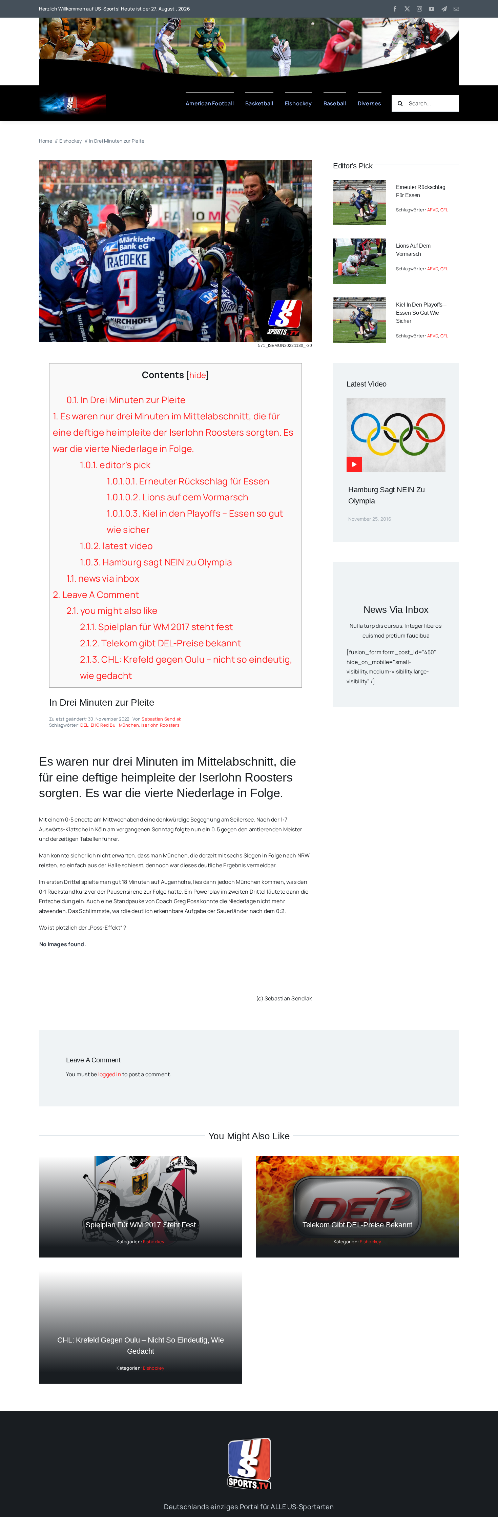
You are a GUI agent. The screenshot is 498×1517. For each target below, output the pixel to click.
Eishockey (153, 1242)
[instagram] (419, 9)
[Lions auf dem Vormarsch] (359, 243)
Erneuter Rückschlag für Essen (188, 481)
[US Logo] (249, 1441)
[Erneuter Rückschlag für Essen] (359, 184)
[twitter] (407, 9)
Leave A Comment (96, 594)
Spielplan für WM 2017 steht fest (156, 627)
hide (197, 374)
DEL (84, 725)
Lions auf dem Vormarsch (177, 497)
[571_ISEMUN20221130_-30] (175, 163)
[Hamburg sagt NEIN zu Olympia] (396, 403)
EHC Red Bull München (115, 725)
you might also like (112, 610)
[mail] (456, 9)
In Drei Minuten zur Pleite (126, 400)
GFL (444, 210)
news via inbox (103, 578)
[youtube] (431, 9)
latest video (116, 546)
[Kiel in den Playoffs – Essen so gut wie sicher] (359, 302)
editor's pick (115, 465)
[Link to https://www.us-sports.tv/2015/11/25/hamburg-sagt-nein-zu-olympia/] (354, 464)
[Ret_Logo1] (72, 95)
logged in (109, 1074)
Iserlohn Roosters (160, 725)
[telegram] (444, 9)
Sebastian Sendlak (161, 719)
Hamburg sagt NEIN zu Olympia (156, 562)
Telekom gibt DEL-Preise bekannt (160, 643)
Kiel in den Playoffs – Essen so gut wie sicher (421, 313)
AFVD (432, 210)
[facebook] (395, 9)
